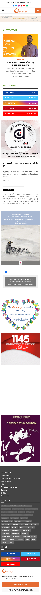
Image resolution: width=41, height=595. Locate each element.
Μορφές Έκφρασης (31, 509)
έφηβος (21, 512)
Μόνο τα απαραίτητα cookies (21, 590)
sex (30, 506)
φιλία (33, 539)
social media (6, 509)
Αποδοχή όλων (20, 584)
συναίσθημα (16, 536)
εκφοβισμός (6, 524)
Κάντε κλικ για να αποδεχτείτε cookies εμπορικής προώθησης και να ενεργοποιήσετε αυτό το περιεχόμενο (20, 281)
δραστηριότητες (7, 521)
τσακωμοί (20, 539)
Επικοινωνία (10, 2)
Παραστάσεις (5, 512)
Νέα (2, 484)
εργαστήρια (34, 524)
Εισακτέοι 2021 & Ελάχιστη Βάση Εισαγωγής (20, 64)
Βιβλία (3, 493)
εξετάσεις (15, 524)
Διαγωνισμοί (5, 496)
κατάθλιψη (5, 530)
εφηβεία (14, 527)
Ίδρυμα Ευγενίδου (18, 509)
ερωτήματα (5, 527)
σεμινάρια (25, 533)
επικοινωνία (24, 524)
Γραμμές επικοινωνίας (9, 487)
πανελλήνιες (15, 533)
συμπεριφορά (6, 536)
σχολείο (12, 539)
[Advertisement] (20, 390)
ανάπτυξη (30, 512)
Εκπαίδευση (20, 59)
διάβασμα (5, 518)
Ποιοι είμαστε (6, 472)
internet (13, 506)
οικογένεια (5, 533)
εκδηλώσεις (18, 521)
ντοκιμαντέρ (25, 530)
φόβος (4, 542)
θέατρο (22, 527)
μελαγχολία (15, 530)
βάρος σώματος (7, 515)
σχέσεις (4, 539)
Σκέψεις (4, 490)
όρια (11, 542)
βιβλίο (16, 515)
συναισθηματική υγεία (29, 536)
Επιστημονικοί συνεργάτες (23, 2)
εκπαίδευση (28, 521)
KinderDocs (22, 506)
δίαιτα (30, 515)
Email (6, 181)
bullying (4, 506)
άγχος (14, 512)
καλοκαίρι (30, 527)
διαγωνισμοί (14, 518)
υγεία (27, 539)
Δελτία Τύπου (6, 481)
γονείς (23, 515)
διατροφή (24, 518)
